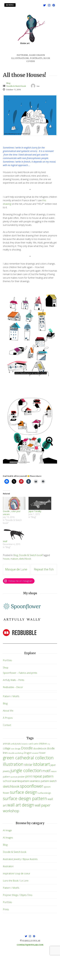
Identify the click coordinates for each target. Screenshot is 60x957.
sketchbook (25, 558)
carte (35, 743)
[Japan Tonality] (40, 503)
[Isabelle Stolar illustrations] (31, 51)
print (28, 776)
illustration (13, 764)
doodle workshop (15, 753)
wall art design (20, 805)
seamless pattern (39, 781)
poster (21, 776)
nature (54, 771)
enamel (35, 753)
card (30, 743)
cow (12, 748)
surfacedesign (44, 793)
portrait (14, 777)
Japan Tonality (35, 511)
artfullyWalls (16, 744)
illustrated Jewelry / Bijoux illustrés (20, 859)
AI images (8, 837)
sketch (53, 781)
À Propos (8, 717)
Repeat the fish (44, 569)
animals (6, 743)
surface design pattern (25, 798)
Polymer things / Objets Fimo (17, 895)
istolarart (41, 764)
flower (42, 752)
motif (46, 770)
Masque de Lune (16, 569)
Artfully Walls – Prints (13, 680)
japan (53, 764)
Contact (7, 725)
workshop (11, 810)
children (43, 743)
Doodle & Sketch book (16, 86)
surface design (23, 792)
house (6, 558)
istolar (28, 764)
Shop (5, 667)
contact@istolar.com (30, 945)
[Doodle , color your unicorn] (14, 503)
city (48, 744)
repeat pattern (42, 776)
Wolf (5, 541)
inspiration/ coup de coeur (16, 873)
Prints (6, 909)
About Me (8, 710)
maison (14, 558)
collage (6, 748)
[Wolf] (14, 533)
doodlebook (39, 748)
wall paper (42, 805)
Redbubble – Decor (13, 687)
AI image (7, 830)
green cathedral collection (28, 758)
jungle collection (26, 770)
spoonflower (31, 786)
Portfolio (7, 660)
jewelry (6, 771)
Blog (8, 83)
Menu (11, 5)
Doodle (27, 748)
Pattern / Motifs (11, 696)
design (18, 748)
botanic (25, 744)
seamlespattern (20, 781)
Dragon (28, 752)
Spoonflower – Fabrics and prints (20, 672)
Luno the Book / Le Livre (15, 880)
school (7, 781)
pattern (6, 776)
